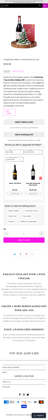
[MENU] (1, 5)
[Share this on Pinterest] (26, 254)
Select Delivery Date (24, 122)
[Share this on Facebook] (20, 254)
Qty (4, 229)
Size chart (8, 112)
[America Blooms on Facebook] (20, 395)
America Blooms (24, 5)
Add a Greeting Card (24, 134)
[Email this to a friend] (32, 254)
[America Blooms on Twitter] (28, 395)
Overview (6, 71)
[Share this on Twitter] (14, 254)
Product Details (18, 71)
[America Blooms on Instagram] (24, 395)
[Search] (40, 5)
